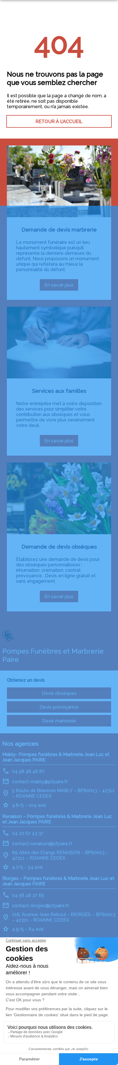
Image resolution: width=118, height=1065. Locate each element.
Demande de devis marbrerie (59, 229)
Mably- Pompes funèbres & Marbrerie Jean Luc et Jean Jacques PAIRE (55, 757)
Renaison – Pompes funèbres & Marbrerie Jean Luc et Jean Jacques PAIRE (57, 819)
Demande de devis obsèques (59, 546)
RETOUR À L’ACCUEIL (59, 121)
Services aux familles (59, 391)
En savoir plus (61, 286)
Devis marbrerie (59, 721)
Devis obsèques (59, 693)
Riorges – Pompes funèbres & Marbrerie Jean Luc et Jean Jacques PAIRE (58, 881)
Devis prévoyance (59, 707)
